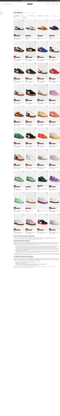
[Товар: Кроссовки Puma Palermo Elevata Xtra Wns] (54, 135)
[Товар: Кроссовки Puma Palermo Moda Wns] (19, 92)
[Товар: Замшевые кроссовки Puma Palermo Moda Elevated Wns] (54, 157)
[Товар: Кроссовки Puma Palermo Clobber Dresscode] (31, 179)
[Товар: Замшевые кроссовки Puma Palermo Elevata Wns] (31, 92)
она (3, 4)
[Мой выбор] (54, 4)
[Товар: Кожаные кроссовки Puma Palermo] (19, 27)
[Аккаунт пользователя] (51, 4)
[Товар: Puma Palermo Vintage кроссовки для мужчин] (54, 71)
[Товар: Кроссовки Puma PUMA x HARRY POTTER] (19, 114)
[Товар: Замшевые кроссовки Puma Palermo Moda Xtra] (19, 200)
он (5, 4)
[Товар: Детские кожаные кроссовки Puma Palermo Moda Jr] (31, 222)
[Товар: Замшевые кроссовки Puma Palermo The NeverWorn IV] (54, 200)
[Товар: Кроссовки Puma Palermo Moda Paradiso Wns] (54, 179)
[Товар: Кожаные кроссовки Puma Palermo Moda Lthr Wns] (31, 157)
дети (8, 4)
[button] (17, 15)
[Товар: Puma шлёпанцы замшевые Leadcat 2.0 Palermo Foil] (31, 27)
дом (11, 4)
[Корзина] (57, 4)
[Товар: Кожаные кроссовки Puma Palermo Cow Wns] (19, 49)
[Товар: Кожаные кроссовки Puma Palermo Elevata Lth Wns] (31, 114)
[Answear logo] (30, 4)
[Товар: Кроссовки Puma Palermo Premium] (31, 71)
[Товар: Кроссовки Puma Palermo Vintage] (19, 179)
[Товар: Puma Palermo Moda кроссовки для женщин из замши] (54, 92)
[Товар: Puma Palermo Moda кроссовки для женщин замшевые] (42, 114)
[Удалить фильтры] (57, 1)
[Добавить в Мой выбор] (23, 20)
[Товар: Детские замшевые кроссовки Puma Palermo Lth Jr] (54, 49)
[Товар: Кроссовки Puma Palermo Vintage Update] (42, 49)
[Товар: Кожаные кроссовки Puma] (31, 200)
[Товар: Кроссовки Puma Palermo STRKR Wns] (42, 222)
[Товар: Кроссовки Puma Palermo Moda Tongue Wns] (31, 135)
